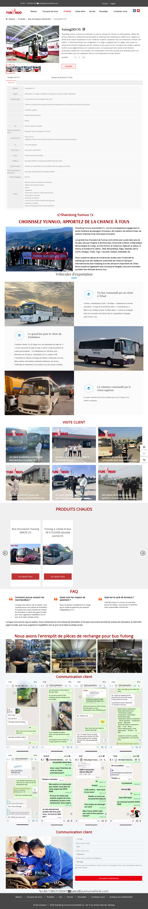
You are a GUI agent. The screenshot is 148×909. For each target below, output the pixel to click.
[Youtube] (138, 10)
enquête (68, 66)
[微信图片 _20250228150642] (125, 789)
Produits (50, 897)
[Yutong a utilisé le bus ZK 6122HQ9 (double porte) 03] (58, 554)
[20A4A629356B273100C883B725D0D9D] (125, 716)
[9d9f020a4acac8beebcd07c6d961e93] (28, 656)
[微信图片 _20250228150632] (57, 789)
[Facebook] (134, 10)
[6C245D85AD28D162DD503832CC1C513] (57, 716)
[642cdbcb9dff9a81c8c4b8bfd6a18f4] (74, 656)
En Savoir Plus (25, 576)
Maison (18, 897)
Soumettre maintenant (109, 878)
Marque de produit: (58, 77)
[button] (5, 553)
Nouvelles (82, 897)
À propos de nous (34, 897)
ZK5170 (11, 83)
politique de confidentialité (121, 897)
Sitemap (111, 905)
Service (70, 897)
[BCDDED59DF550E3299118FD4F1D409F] (22, 789)
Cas (60, 897)
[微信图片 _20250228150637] (91, 789)
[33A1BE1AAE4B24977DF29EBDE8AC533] (91, 716)
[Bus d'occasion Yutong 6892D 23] (25, 554)
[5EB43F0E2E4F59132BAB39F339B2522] (22, 716)
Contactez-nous (98, 897)
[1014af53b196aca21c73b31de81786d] (119, 656)
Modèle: (11, 77)
